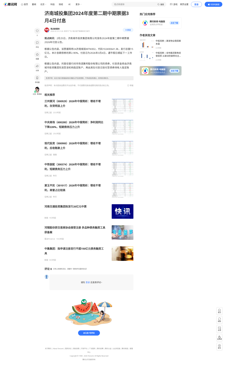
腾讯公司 (86, 359)
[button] (174, 23)
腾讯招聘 (100, 348)
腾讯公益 (108, 348)
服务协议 (68, 348)
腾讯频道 (125, 348)
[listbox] (88, 177)
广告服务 (92, 348)
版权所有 (92, 359)
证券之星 (48, 112)
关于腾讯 (48, 348)
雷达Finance (49, 239)
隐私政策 (76, 348)
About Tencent (58, 348)
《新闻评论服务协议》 (80, 269)
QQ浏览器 (116, 348)
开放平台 (84, 348)
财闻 (46, 218)
